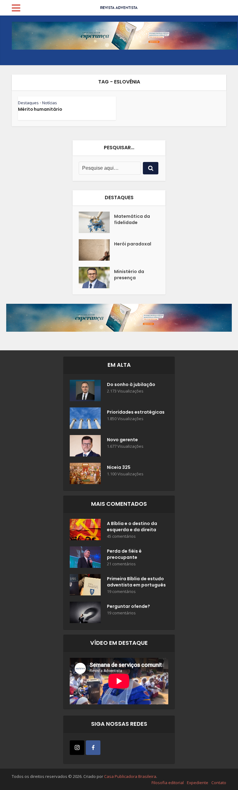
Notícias (49, 102)
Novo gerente (122, 440)
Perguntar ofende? (128, 606)
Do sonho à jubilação (131, 384)
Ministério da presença (129, 274)
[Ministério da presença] (96, 277)
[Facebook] (93, 747)
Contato (218, 782)
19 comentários (121, 591)
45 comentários (121, 536)
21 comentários (121, 564)
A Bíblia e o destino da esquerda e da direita (132, 526)
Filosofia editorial (168, 782)
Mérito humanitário (40, 109)
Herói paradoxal (132, 244)
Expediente (197, 782)
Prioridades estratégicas (136, 412)
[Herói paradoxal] (96, 250)
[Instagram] (77, 747)
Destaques (28, 102)
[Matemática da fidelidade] (96, 222)
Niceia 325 (118, 467)
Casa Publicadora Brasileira (130, 776)
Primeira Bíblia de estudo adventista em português (136, 582)
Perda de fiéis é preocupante (124, 554)
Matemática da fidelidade (132, 219)
